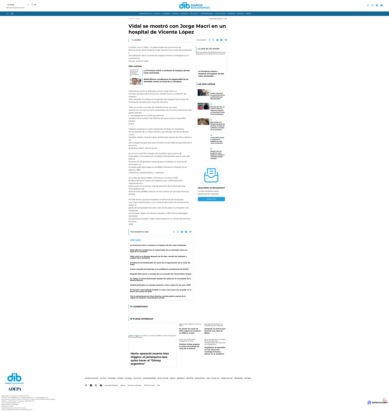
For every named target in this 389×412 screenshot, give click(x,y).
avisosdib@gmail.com (42, 397)
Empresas (181, 378)
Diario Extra (200, 378)
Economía (166, 13)
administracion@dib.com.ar (12, 402)
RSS (158, 385)
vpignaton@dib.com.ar (28, 397)
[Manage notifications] (384, 399)
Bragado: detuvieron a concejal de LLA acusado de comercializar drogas (160, 274)
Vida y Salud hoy (213, 378)
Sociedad (184, 13)
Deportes (231, 13)
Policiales (194, 13)
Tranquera (238, 378)
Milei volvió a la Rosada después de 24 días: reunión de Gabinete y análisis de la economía (158, 257)
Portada (131, 19)
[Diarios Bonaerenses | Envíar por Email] (221, 40)
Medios (248, 13)
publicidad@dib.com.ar (14, 397)
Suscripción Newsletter (111, 385)
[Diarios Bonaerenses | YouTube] (381, 5)
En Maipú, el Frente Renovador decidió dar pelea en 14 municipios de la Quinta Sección (160, 279)
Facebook (86, 385)
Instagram (91, 385)
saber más (211, 199)
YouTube (101, 385)
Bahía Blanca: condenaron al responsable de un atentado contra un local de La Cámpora (158, 251)
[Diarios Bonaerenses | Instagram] (377, 5)
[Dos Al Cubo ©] (377, 404)
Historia (240, 13)
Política (157, 13)
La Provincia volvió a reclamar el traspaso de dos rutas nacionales (158, 245)
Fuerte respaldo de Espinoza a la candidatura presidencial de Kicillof (159, 269)
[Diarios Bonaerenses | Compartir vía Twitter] (213, 40)
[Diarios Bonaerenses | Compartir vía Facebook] (209, 40)
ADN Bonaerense (206, 13)
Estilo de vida (220, 13)
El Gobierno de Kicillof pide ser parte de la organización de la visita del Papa (160, 263)
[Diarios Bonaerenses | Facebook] (368, 5)
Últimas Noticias (145, 13)
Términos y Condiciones (134, 385)
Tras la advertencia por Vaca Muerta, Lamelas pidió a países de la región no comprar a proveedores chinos (158, 297)
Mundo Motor (226, 378)
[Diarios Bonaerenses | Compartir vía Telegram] (225, 40)
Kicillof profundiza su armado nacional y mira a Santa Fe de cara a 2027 (160, 285)
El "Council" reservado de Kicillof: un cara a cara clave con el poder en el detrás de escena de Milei (160, 290)
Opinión (175, 13)
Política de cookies (149, 385)
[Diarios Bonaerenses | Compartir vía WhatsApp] (217, 40)
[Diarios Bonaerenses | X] (372, 5)
